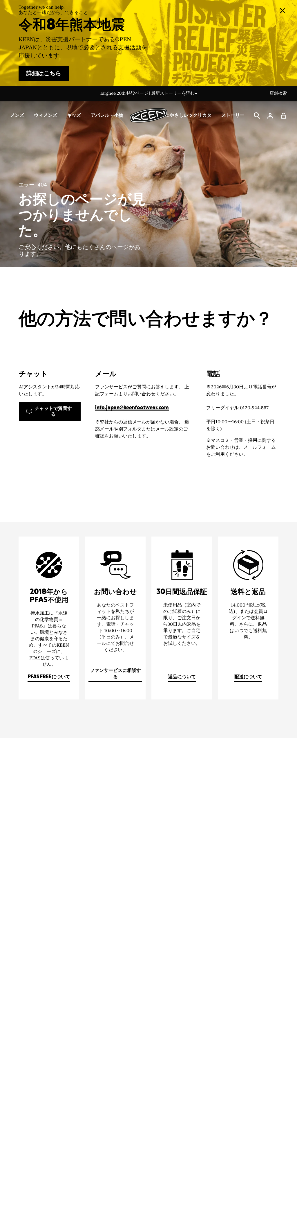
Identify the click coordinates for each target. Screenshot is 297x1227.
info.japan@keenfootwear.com (132, 408)
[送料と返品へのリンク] (248, 618)
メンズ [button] (17, 115)
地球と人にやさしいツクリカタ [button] (178, 115)
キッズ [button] (74, 115)
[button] (283, 115)
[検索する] (257, 115)
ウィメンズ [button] (45, 115)
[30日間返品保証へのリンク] (181, 618)
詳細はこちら (43, 73)
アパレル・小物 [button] (107, 115)
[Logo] (148, 115)
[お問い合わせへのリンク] (115, 618)
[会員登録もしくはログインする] (270, 115)
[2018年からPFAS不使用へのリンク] (49, 618)
